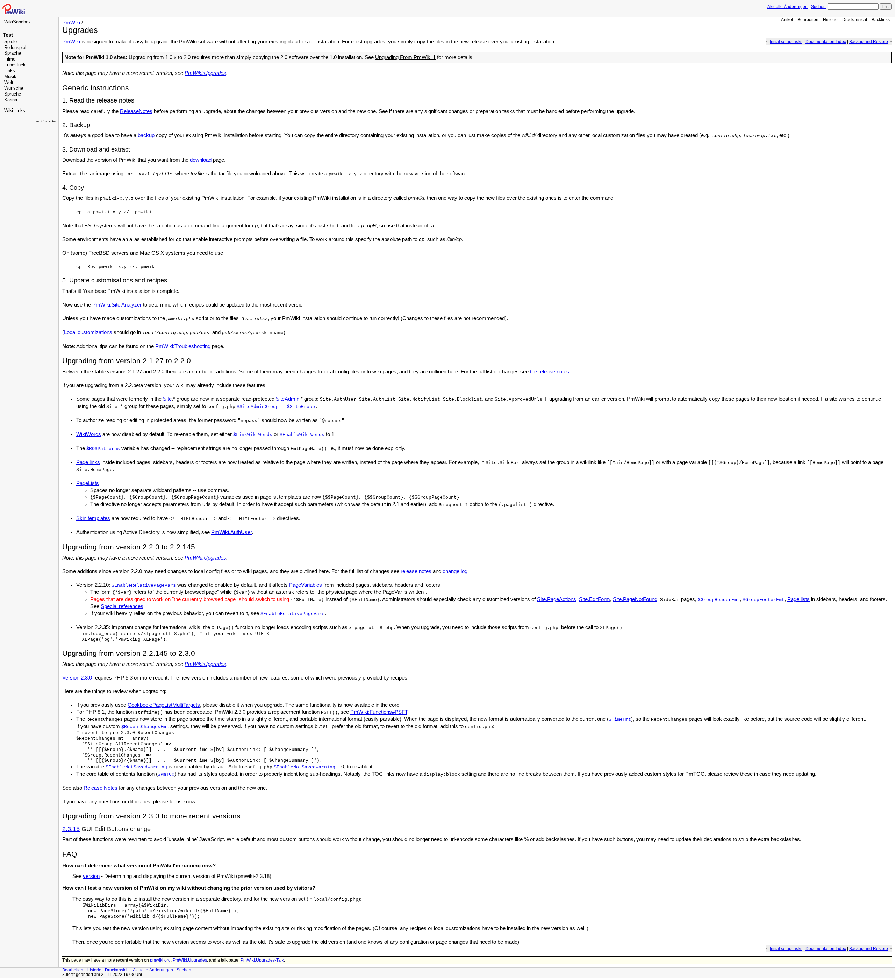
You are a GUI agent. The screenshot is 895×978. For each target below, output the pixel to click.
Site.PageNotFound (635, 599)
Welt (8, 82)
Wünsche (13, 88)
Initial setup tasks (786, 41)
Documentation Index (826, 41)
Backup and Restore (868, 41)
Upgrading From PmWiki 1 (405, 57)
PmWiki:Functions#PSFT (378, 712)
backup (146, 135)
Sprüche (12, 94)
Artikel (787, 19)
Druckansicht (854, 19)
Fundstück (15, 65)
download (201, 160)
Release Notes (100, 788)
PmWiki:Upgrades (205, 73)
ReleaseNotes (136, 111)
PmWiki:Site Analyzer (117, 305)
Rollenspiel (15, 47)
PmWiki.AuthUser (231, 532)
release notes (416, 571)
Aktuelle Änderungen (787, 6)
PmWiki (71, 23)
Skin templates (93, 518)
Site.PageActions (556, 599)
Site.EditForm (594, 599)
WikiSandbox (17, 22)
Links (9, 70)
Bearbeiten (807, 19)
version (91, 876)
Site (167, 399)
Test (8, 35)
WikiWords (88, 434)
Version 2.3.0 (77, 678)
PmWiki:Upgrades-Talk (262, 960)
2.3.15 (71, 828)
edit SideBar (46, 121)
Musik (10, 76)
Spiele (10, 41)
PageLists (87, 483)
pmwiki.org (160, 960)
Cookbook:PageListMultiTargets (164, 705)
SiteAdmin (287, 399)
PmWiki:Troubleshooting (182, 346)
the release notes (549, 371)
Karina (10, 100)
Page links (88, 462)
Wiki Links (14, 110)
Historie (830, 19)
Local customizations (88, 332)
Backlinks (881, 19)
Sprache (12, 53)
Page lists (798, 599)
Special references (122, 606)
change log (455, 571)
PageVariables (305, 585)
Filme (9, 59)
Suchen (818, 6)
